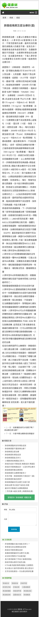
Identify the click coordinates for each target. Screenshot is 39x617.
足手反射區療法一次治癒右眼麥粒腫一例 (18, 571)
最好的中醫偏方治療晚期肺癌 (16, 488)
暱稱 (5, 509)
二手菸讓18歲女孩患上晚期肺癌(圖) (19, 491)
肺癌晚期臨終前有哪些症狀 (15, 445)
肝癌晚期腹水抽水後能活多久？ (17, 544)
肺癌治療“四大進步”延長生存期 (17, 485)
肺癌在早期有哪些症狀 (14, 550)
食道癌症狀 (27, 591)
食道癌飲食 (7, 594)
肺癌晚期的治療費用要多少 (15, 473)
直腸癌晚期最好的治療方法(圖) (17, 553)
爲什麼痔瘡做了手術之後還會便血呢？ (17, 559)
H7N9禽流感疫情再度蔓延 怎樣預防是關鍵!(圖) (18, 565)
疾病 (11, 17)
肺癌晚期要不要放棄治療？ (15, 448)
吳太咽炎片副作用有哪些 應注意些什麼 (18, 568)
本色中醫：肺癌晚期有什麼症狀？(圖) (20, 476)
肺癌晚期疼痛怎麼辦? (13, 479)
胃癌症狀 (6, 583)
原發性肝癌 (7, 587)
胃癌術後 (15, 583)
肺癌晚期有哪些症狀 (13, 454)
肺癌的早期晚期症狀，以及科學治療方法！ (19, 467)
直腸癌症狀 (17, 594)
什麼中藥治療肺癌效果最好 (23, 433)
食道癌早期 (17, 591)
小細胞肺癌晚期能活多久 (14, 460)
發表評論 (14, 529)
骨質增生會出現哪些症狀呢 (15, 547)
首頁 (4, 17)
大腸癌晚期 (26, 587)
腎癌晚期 (27, 594)
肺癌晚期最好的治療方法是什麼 (17, 482)
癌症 (18, 17)
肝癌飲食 (16, 587)
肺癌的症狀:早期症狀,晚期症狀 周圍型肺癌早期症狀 (19, 463)
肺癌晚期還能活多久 (13, 457)
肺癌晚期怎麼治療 (12, 451)
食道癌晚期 (7, 591)
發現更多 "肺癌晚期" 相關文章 (19, 497)
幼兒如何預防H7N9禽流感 (15, 556)
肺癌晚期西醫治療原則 (14, 470)
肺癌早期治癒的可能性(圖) (15, 562)
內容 (5, 519)
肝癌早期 (24, 583)
